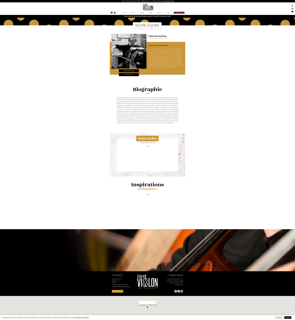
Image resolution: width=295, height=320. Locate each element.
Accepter (288, 317)
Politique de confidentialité (82, 317)
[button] (178, 137)
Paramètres (279, 317)
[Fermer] (293, 317)
